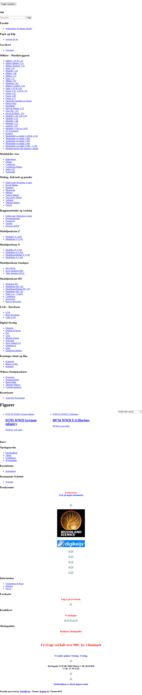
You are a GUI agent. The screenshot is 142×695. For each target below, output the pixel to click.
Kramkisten (11, 471)
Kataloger (10, 361)
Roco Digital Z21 (13, 343)
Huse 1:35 (10, 68)
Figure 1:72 (11, 98)
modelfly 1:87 (12, 126)
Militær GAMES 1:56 (15, 86)
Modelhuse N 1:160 (14, 252)
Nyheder (9, 482)
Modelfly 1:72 (12, 123)
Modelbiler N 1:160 (14, 257)
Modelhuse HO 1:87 (15, 286)
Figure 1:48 (11, 96)
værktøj (9, 223)
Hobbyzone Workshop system (19, 182)
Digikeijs (9, 328)
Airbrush (9, 200)
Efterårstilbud (11, 453)
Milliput (9, 192)
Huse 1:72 (10, 78)
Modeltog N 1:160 (14, 250)
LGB (8, 312)
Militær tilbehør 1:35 (15, 63)
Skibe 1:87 (10, 169)
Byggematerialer (13, 218)
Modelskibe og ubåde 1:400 (18, 143)
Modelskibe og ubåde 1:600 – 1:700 (21, 146)
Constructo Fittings (14, 167)
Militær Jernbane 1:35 (15, 66)
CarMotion (10, 296)
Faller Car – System (14, 294)
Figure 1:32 (11, 93)
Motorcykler (11, 103)
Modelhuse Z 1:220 (14, 239)
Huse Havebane (13, 315)
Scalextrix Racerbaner (15, 398)
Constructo (10, 164)
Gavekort (10, 50)
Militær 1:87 (11, 81)
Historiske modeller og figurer (19, 101)
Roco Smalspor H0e (14, 271)
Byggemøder (11, 460)
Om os (8, 588)
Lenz (8, 335)
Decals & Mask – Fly (15, 113)
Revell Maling (12, 185)
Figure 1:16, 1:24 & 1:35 (16, 91)
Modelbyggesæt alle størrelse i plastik (22, 148)
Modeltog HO (12, 284)
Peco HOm (10, 268)
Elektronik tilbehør (14, 350)
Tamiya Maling (12, 195)
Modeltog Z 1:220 (13, 237)
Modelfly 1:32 (12, 118)
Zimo (8, 348)
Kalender (10, 366)
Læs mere (18, 430)
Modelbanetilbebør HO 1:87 (18, 289)
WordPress (25, 691)
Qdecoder (10, 340)
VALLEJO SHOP (14, 197)
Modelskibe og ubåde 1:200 (18, 138)
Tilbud (8, 455)
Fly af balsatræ (12, 131)
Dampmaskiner (12, 380)
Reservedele (11, 382)
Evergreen (10, 221)
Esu (7, 333)
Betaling (9, 586)
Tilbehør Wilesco (13, 385)
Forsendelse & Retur (15, 583)
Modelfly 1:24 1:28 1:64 (16, 116)
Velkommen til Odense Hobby (19, 28)
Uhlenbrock (11, 345)
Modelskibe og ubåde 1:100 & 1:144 (22, 136)
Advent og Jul (12, 39)
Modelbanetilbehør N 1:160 (18, 255)
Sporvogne (10, 299)
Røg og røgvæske (13, 301)
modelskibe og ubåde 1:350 (18, 141)
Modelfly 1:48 (12, 121)
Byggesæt (10, 377)
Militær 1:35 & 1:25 (14, 61)
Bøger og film (12, 364)
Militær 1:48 (11, 73)
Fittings (9, 162)
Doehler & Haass (13, 330)
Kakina (43, 691)
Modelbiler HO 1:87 (14, 291)
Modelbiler (10, 106)
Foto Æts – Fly (12, 111)
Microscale (10, 190)
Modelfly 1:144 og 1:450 (16, 128)
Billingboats (11, 159)
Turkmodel (10, 172)
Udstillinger (11, 458)
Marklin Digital (12, 338)
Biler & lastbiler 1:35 (15, 108)
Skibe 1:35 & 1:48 (14, 88)
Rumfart (9, 133)
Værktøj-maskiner (13, 387)
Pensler (9, 205)
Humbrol (9, 187)
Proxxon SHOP (12, 226)
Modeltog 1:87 (12, 83)
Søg (29, 18)
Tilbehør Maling (13, 202)
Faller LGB (11, 317)
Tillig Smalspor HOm (15, 273)
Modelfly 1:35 (12, 71)
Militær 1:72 (11, 76)
